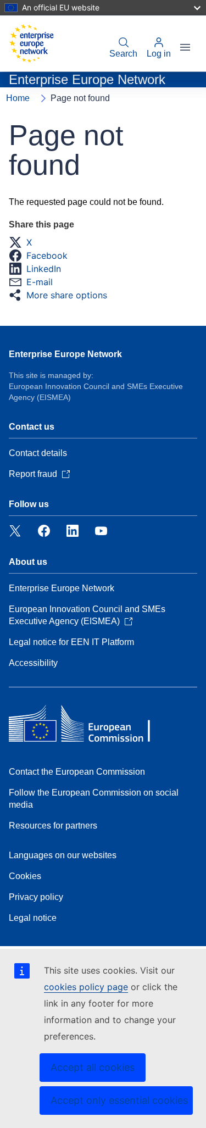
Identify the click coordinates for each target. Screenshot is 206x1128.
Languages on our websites (62, 855)
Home (18, 98)
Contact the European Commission (77, 771)
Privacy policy (36, 897)
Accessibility (33, 663)
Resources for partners (53, 825)
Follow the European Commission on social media (94, 798)
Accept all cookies (93, 1067)
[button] (23, 242)
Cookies (25, 876)
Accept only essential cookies (119, 1100)
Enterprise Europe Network (65, 354)
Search (123, 53)
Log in (159, 53)
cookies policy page (86, 986)
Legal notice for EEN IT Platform (71, 642)
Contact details (38, 453)
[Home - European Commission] (31, 43)
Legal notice (33, 918)
